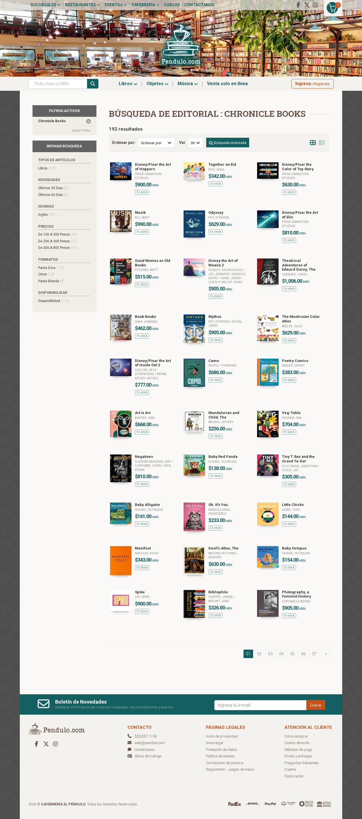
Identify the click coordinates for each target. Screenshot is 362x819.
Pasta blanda (51, 281)
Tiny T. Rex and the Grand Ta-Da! (298, 458)
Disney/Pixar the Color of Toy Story (298, 166)
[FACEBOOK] (298, 5)
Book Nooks (145, 316)
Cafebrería (144, 5)
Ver (182, 143)
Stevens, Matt (146, 270)
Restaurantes (81, 5)
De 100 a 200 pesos (57, 234)
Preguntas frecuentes (302, 763)
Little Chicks (293, 505)
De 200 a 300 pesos (57, 241)
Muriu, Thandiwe (222, 365)
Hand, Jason (231, 278)
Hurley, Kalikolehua (225, 270)
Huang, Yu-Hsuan (222, 462)
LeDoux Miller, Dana (225, 282)
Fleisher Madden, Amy (153, 462)
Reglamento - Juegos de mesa (230, 769)
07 (314, 654)
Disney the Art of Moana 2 (223, 262)
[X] (307, 5)
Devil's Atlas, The (223, 548)
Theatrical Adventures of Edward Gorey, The (299, 264)
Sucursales (44, 5)
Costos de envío (297, 743)
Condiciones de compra (224, 763)
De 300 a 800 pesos (57, 247)
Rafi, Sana (216, 169)
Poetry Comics (295, 361)
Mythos (214, 316)
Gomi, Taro (291, 510)
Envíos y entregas (299, 756)
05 (292, 654)
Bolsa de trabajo (148, 756)
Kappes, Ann (144, 418)
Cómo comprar (296, 736)
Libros (126, 83)
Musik (140, 212)
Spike (140, 592)
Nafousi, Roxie (146, 553)
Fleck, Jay (290, 470)
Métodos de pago (298, 749)
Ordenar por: (124, 143)
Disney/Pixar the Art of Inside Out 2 (153, 363)
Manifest (143, 548)
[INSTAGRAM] (315, 5)
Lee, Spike (142, 597)
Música (186, 83)
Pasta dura (51, 268)
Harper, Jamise (221, 597)
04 (281, 654)
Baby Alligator (147, 505)
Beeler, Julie (292, 326)
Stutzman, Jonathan (300, 466)
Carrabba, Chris (148, 465)
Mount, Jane (218, 601)
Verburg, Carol (295, 274)
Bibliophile (218, 592)
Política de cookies (220, 756)
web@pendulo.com (149, 743)
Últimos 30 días (53, 188)
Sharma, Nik (291, 418)
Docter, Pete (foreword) (145, 372)
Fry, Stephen (218, 217)
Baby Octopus (294, 548)
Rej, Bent (142, 217)
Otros (46, 274)
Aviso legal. (215, 743)
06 (303, 654)
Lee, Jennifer (219, 274)
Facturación (294, 776)
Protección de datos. (222, 749)
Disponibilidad (53, 301)
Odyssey (215, 212)
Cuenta (290, 769)
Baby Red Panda (223, 456)
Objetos (155, 83)
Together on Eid (222, 164)
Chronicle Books (296, 601)
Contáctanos (199, 5)
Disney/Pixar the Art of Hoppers (153, 166)
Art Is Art (142, 413)
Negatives (144, 456)
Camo (213, 361)
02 (259, 654)
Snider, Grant (293, 365)
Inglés (47, 214)
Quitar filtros (81, 130)
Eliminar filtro (88, 121)
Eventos (114, 5)
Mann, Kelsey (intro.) (151, 376)
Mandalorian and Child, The (223, 415)
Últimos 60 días (53, 195)
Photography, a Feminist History (296, 594)
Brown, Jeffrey (221, 422)
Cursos (172, 5)
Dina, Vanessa (146, 322)
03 (270, 654)
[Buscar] (92, 84)
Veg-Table (291, 413)
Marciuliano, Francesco (219, 512)
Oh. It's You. (218, 505)
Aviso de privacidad (222, 736)
